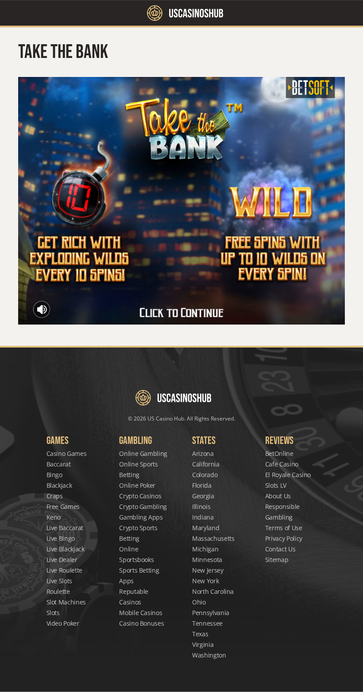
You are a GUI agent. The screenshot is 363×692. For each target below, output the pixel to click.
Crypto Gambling (143, 506)
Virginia (202, 644)
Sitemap (277, 559)
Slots (53, 612)
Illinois (201, 506)
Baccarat (58, 464)
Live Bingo (60, 538)
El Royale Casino (288, 474)
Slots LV (275, 485)
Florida (202, 485)
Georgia (203, 496)
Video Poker (62, 623)
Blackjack (59, 485)
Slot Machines (66, 602)
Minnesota (207, 559)
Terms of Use (283, 528)
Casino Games (66, 453)
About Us (278, 496)
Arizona (203, 453)
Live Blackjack (65, 549)
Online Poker (137, 485)
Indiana (203, 517)
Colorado (204, 474)
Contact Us (280, 549)
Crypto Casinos (140, 496)
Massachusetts (213, 538)
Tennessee (207, 623)
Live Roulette (64, 570)
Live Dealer (61, 559)
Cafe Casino (281, 464)
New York (205, 581)
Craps (54, 496)
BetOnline (279, 453)
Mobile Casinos (140, 612)
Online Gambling (143, 453)
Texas (200, 634)
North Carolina (213, 591)
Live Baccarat (64, 528)
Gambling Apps (140, 517)
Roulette (58, 591)
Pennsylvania (210, 612)
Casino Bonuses (141, 623)
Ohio (199, 602)
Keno (53, 517)
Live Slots (59, 581)
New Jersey (208, 570)
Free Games (63, 506)
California (206, 464)
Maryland (205, 528)
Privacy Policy (283, 538)
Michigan (205, 549)
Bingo (54, 474)
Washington (209, 655)
